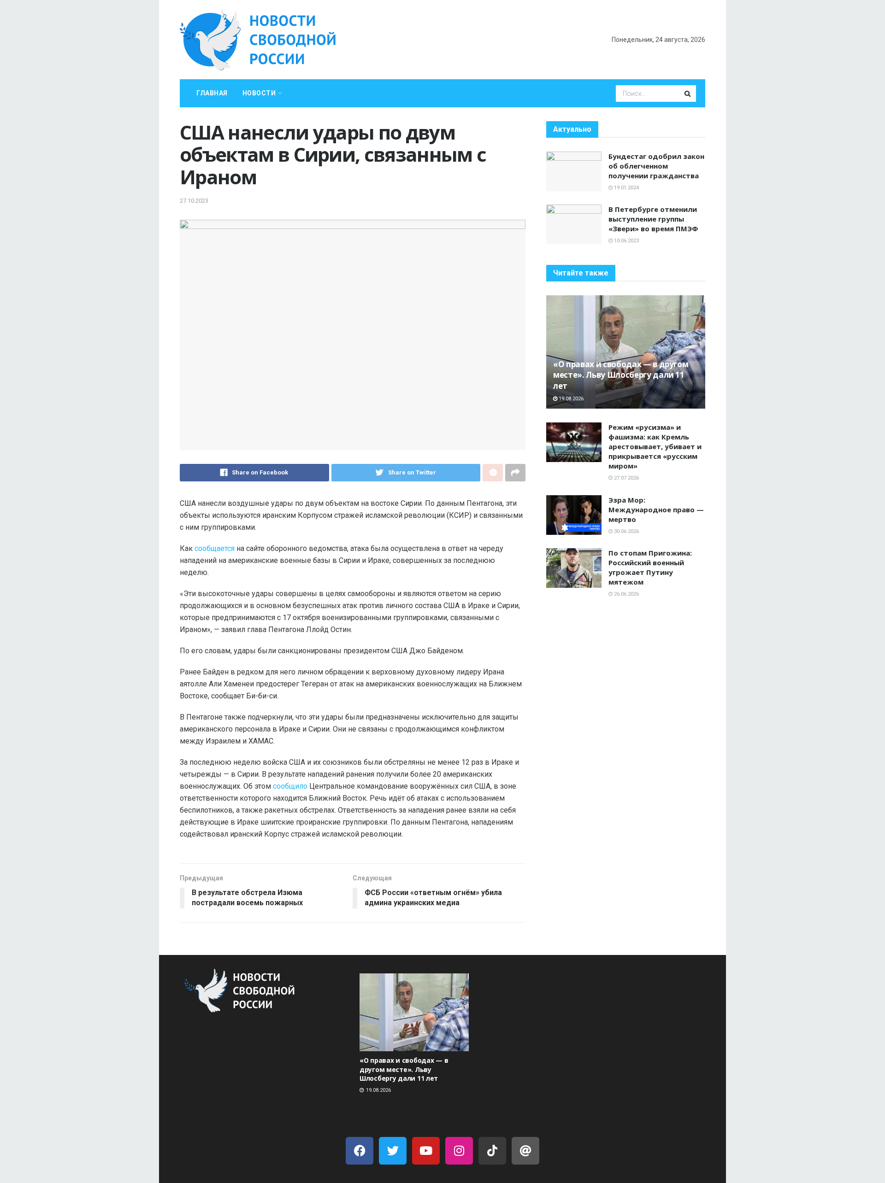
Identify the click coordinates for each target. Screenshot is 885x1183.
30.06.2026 (626, 531)
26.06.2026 (626, 594)
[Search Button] (688, 93)
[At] (525, 1151)
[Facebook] (359, 1151)
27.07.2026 (626, 478)
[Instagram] (459, 1151)
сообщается (215, 548)
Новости (259, 93)
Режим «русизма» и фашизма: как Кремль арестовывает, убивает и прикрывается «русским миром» (655, 446)
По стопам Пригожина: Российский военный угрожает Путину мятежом (650, 567)
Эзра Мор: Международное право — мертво (656, 509)
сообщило (290, 786)
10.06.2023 (626, 241)
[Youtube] (426, 1151)
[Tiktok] (492, 1151)
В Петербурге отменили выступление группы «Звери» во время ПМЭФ (653, 219)
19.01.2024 (626, 188)
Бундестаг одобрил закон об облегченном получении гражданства (656, 166)
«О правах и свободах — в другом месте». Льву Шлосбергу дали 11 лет (620, 375)
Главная (212, 93)
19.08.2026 (570, 399)
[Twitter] (393, 1151)
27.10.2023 (194, 200)
